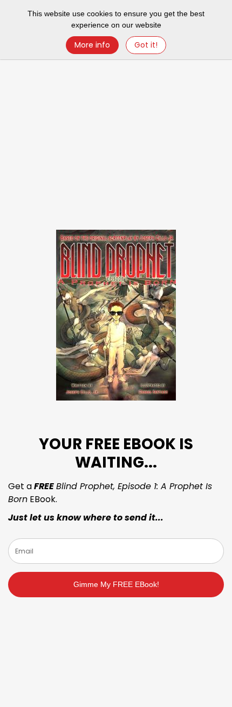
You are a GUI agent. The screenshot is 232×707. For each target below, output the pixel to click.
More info (92, 44)
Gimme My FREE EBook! (116, 584)
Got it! (146, 44)
